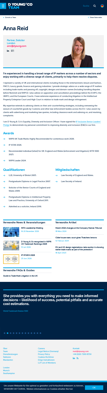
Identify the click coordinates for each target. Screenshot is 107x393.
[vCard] (12, 50)
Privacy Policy (44, 354)
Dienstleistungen (10, 354)
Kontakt (76, 348)
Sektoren (7, 357)
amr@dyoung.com (16, 46)
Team (5, 351)
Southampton (9, 373)
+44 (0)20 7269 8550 (82, 354)
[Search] (95, 6)
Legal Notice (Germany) (48, 351)
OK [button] (94, 387)
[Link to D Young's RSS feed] (78, 358)
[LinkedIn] (8, 50)
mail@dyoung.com (81, 351)
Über (5, 348)
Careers (41, 348)
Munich (6, 370)
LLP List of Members (47, 363)
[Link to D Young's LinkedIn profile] (74, 358)
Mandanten (8, 360)
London (6, 367)
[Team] (28, 9)
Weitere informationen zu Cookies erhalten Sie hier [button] (49, 389)
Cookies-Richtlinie (46, 357)
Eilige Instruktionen (46, 360)
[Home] (28, 4)
